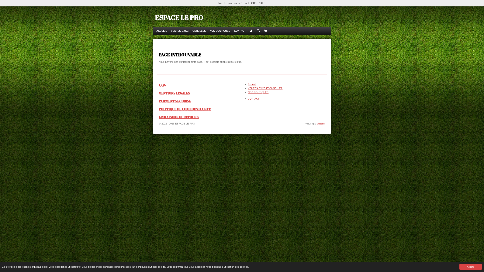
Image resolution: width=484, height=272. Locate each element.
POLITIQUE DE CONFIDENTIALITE (185, 109)
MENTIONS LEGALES (174, 93)
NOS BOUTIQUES (258, 92)
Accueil (252, 84)
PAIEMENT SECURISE (175, 101)
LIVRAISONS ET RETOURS (179, 117)
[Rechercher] (258, 30)
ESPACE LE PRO (179, 17)
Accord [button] (470, 267)
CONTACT (253, 98)
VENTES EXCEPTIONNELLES (265, 88)
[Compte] (251, 31)
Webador (321, 124)
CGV (162, 85)
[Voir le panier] (265, 31)
